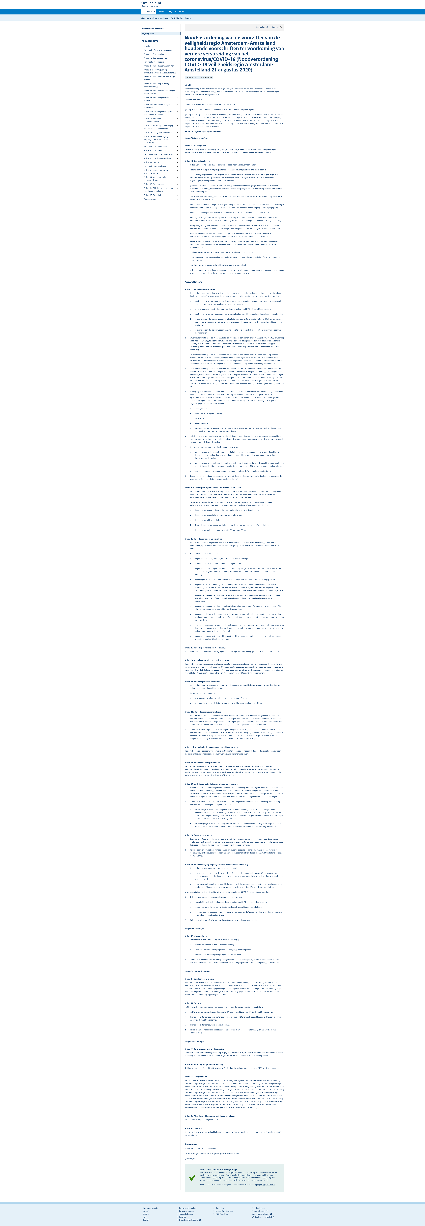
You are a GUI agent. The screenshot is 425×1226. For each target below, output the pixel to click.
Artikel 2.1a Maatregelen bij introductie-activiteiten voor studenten (160, 71)
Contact (146, 1211)
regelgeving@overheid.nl (265, 1184)
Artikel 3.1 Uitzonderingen (155, 150)
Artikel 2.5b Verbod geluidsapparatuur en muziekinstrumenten (159, 113)
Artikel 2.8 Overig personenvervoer (158, 132)
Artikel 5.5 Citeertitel (152, 195)
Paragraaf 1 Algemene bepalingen (158, 50)
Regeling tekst (148, 33)
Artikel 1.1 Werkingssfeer (154, 54)
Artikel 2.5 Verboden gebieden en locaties (158, 99)
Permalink (260, 27)
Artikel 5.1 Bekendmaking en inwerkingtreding (156, 171)
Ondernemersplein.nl (260, 1214)
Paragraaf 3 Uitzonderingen (155, 146)
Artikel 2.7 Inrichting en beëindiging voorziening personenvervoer (158, 127)
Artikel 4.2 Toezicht (151, 162)
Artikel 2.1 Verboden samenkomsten (159, 66)
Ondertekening (150, 199)
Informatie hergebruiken (189, 1208)
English (146, 1214)
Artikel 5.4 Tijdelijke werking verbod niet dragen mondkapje (158, 189)
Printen (275, 27)
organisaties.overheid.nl (258, 1180)
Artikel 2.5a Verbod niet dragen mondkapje (157, 106)
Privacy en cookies (186, 1211)
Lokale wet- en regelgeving (159, 18)
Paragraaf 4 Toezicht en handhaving (158, 154)
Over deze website (150, 1208)
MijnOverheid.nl (258, 1208)
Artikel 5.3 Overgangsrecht (155, 184)
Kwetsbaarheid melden (188, 1220)
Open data (219, 1208)
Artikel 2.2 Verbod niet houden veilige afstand (159, 78)
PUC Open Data (221, 1214)
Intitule (147, 46)
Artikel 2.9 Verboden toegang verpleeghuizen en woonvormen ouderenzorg (157, 139)
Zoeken (161, 11)
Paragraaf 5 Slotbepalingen (155, 166)
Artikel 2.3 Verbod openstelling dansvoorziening (156, 85)
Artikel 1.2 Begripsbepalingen (156, 58)
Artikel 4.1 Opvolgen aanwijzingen (158, 158)
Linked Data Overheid (224, 1211)
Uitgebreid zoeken (177, 18)
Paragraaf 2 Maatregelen (154, 62)
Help (145, 1217)
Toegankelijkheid (186, 1214)
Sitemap (182, 1217)
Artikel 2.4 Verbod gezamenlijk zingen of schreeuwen (159, 92)
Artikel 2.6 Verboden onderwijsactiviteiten (152, 120)
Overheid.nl (147, 12)
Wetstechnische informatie (152, 29)
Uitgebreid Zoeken (176, 11)
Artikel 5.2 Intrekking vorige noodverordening (155, 178)
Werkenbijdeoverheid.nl (262, 1217)
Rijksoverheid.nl (258, 1211)
